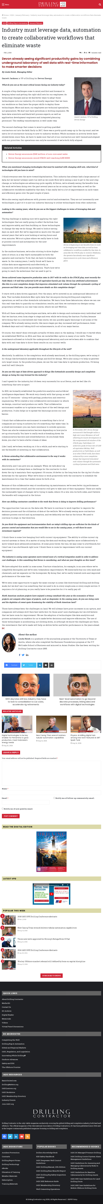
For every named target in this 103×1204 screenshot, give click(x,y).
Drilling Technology (10, 1164)
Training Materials (10, 1184)
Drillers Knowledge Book (47, 1152)
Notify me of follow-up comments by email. (75, 798)
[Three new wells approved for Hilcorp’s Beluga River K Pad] (9, 942)
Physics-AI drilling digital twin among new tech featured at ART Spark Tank (85, 737)
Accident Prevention (11, 1152)
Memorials (6, 1019)
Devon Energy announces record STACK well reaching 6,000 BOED (39, 158)
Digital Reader (8, 1015)
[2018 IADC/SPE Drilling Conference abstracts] (9, 920)
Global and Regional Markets (14, 1048)
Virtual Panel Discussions (12, 1026)
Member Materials (9, 1176)
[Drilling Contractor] (51, 4)
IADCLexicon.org (9, 1088)
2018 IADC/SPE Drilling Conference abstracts (37, 916)
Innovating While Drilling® (14, 1055)
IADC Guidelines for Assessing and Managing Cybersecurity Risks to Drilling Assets (85, 1165)
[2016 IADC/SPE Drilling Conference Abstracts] (9, 953)
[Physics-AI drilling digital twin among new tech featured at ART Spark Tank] (86, 724)
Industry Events (8, 1100)
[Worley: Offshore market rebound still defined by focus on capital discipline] (9, 965)
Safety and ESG (8, 1063)
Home (6, 15)
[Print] (51, 665)
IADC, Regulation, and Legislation (16, 1051)
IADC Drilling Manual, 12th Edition (50, 1167)
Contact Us (6, 1007)
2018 (12, 15)
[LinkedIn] (39, 665)
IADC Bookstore (8, 1092)
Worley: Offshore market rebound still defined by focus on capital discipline (51, 961)
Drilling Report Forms (11, 1160)
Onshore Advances (10, 1059)
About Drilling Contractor (12, 999)
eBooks (5, 1168)
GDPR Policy (72, 1199)
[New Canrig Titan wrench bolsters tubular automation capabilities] (51, 724)
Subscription (7, 1180)
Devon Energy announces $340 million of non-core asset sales (38, 154)
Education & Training (11, 1172)
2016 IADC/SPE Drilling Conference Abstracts (37, 950)
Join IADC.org (8, 1104)
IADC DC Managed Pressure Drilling (86, 1152)
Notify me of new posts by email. (18, 809)
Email (5, 798)
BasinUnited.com (9, 1080)
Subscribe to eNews (51, 976)
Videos (5, 1023)
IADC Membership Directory (14, 1096)
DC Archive (6, 1011)
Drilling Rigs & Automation (17, 23)
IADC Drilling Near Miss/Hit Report (51, 1171)
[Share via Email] (45, 665)
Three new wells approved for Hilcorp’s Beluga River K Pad (44, 939)
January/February (22, 15)
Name (5, 789)
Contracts (6, 1156)
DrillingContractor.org (36, 1199)
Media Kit (6, 1003)
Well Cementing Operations (48, 1189)
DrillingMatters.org (10, 1084)
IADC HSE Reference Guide (47, 1181)
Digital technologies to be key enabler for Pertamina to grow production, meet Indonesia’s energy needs (15, 739)
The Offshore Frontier (11, 1067)
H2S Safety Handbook (45, 1156)
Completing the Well (11, 1040)
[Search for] (100, 5)
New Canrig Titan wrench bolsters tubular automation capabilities (51, 736)
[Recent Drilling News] (51, 871)
